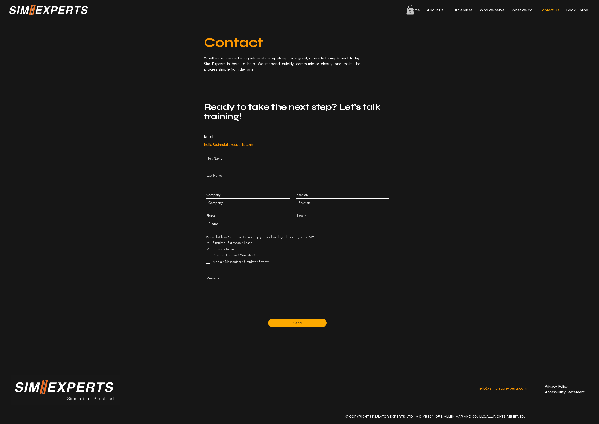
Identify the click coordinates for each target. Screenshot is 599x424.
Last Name (214, 175)
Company (213, 194)
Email (300, 215)
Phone (211, 215)
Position (302, 194)
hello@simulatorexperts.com (228, 144)
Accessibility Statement (565, 392)
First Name (214, 158)
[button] (410, 10)
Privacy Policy (556, 386)
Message (212, 278)
